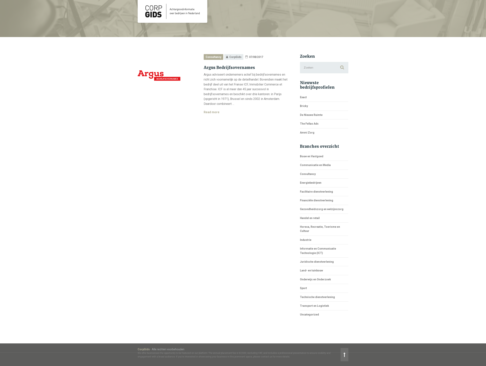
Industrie (305, 239)
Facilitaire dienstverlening (316, 191)
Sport (303, 288)
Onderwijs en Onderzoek (315, 279)
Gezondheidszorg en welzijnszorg (321, 209)
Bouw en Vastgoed (311, 156)
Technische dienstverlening (317, 297)
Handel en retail (310, 218)
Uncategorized (309, 314)
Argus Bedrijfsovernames (229, 67)
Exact (303, 97)
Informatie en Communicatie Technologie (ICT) (318, 250)
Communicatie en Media (315, 165)
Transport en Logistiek (314, 305)
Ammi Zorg (307, 132)
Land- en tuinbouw (311, 270)
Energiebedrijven (310, 182)
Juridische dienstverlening (317, 261)
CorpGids (144, 349)
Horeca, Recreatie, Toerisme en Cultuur (320, 228)
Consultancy (213, 56)
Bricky (304, 106)
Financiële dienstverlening (316, 200)
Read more (211, 112)
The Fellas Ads (309, 123)
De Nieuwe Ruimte (311, 114)
